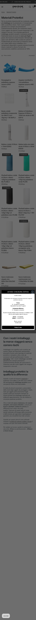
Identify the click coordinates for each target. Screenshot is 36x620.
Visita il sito (18, 327)
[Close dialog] (32, 292)
